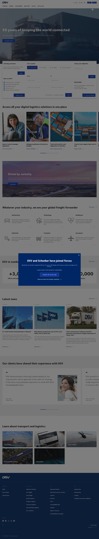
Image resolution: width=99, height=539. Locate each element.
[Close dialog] (79, 255)
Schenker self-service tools (49, 274)
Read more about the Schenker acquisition (49, 279)
